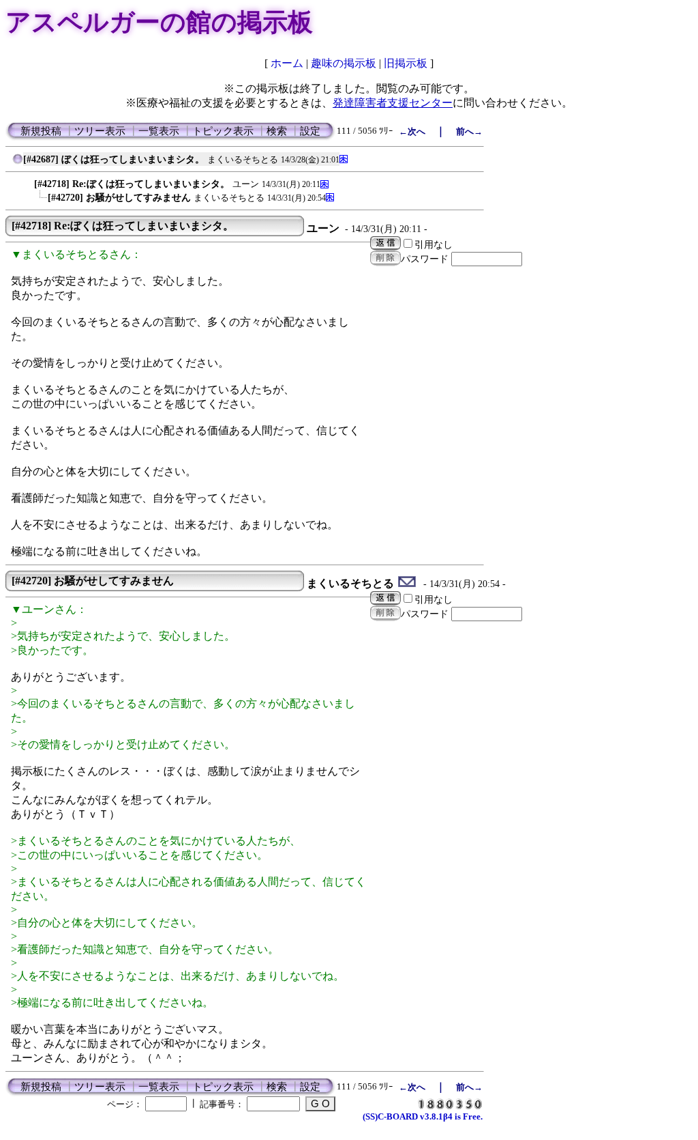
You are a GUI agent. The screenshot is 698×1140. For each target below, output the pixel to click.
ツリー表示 (99, 131)
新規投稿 (40, 131)
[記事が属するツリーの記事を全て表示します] (17, 162)
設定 (310, 131)
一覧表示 (158, 131)
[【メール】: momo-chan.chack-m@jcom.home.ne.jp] (407, 583)
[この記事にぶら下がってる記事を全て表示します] (27, 180)
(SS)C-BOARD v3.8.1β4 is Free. (423, 1116)
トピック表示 (223, 131)
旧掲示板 (405, 63)
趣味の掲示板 (343, 63)
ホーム (287, 63)
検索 (277, 131)
